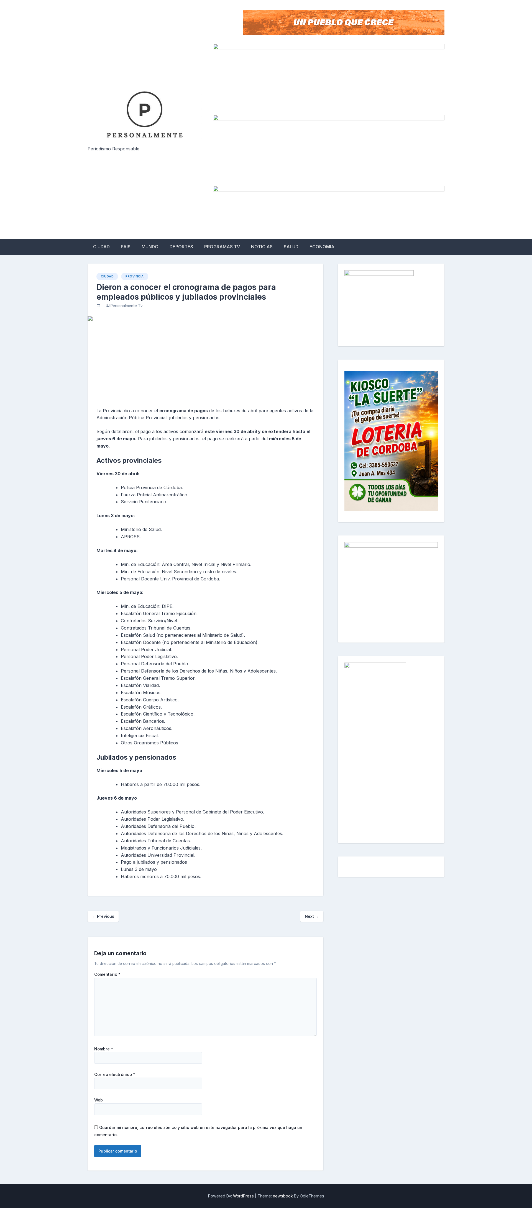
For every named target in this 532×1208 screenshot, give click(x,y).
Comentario (107, 974)
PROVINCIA (135, 276)
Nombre (103, 1049)
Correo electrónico (114, 1074)
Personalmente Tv (127, 306)
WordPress (243, 1196)
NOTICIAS (262, 246)
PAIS (126, 246)
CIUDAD (101, 246)
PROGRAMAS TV (222, 246)
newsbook (283, 1196)
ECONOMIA (322, 246)
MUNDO (150, 246)
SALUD (291, 246)
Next (312, 916)
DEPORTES (181, 246)
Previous (103, 916)
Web (98, 1100)
